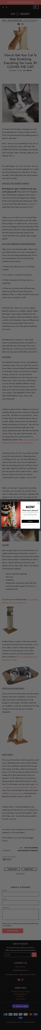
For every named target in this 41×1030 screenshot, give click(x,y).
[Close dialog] (38, 503)
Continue (30, 521)
